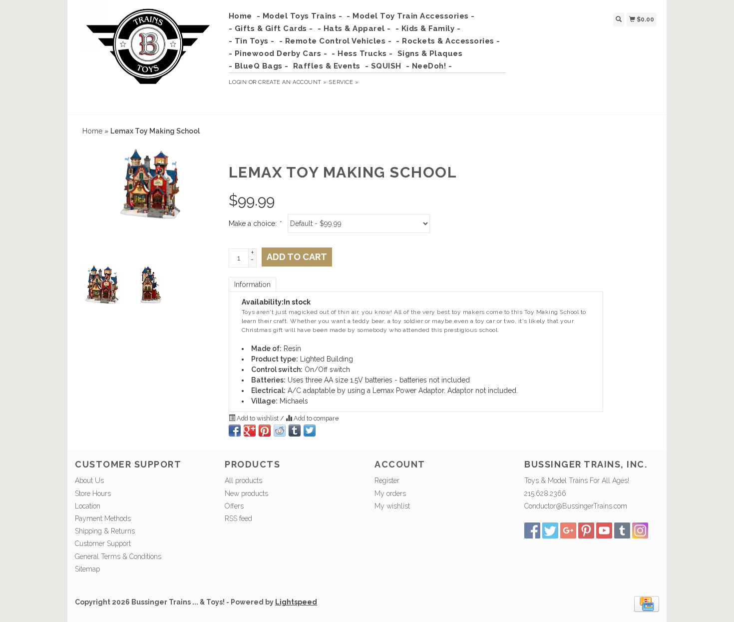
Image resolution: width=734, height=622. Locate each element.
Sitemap (87, 569)
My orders (390, 494)
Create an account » (292, 82)
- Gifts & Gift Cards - (271, 28)
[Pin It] (265, 430)
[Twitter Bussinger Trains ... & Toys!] (550, 530)
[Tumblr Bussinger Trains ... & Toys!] (622, 530)
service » (344, 82)
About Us (89, 480)
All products (243, 480)
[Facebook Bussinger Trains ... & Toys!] (532, 530)
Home (240, 16)
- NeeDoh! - (429, 66)
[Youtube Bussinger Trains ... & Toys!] (604, 530)
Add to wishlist (257, 418)
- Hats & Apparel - (354, 28)
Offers (234, 506)
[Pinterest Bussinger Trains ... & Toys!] (586, 530)
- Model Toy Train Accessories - (411, 16)
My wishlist (392, 506)
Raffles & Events (327, 66)
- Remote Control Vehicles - (335, 41)
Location (87, 506)
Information (252, 284)
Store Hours (93, 494)
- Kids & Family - (428, 28)
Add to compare (315, 418)
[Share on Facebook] (235, 430)
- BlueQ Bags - (259, 66)
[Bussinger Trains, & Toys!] (148, 56)
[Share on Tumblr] (295, 430)
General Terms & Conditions (118, 556)
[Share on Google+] (250, 430)
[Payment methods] (646, 604)
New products (246, 494)
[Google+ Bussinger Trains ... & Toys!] (568, 530)
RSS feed (238, 518)
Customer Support (103, 544)
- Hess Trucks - (362, 53)
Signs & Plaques (430, 53)
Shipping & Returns (105, 531)
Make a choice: (255, 224)
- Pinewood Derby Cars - (278, 53)
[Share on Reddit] (280, 430)
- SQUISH (383, 66)
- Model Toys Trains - (300, 16)
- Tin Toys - (252, 41)
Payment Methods (103, 518)
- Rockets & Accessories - (448, 41)
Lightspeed (296, 602)
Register (386, 480)
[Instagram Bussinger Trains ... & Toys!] (640, 530)
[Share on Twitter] (310, 430)
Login (238, 82)
